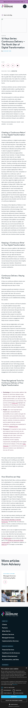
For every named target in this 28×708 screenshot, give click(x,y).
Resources (5, 664)
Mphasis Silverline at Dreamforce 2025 (14, 1)
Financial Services (8, 649)
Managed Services (8, 637)
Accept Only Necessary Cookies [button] (14, 700)
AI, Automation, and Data (10, 659)
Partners (5, 628)
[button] (14, 704)
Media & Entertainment (9, 656)
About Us (4, 621)
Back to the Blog (8, 15)
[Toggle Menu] (25, 6)
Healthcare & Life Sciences (11, 653)
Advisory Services (8, 634)
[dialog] (14, 687)
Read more (15, 684)
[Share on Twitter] (13, 65)
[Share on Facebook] (8, 65)
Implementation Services (10, 641)
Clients (4, 624)
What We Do (6, 631)
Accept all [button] (14, 696)
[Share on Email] (17, 65)
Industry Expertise (7, 646)
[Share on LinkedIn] (3, 65)
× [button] (26, 668)
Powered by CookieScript (14, 706)
